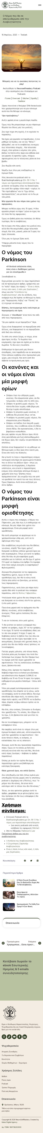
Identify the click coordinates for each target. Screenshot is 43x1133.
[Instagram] (4, 1036)
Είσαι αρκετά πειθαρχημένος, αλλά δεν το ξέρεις (27, 894)
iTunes (8, 98)
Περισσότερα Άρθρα (13, 873)
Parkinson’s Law (28, 831)
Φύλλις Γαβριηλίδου (27, 593)
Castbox (21, 101)
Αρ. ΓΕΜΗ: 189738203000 (11, 1127)
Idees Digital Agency (9, 1122)
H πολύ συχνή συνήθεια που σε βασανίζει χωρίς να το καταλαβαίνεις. (28, 882)
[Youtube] (14, 1036)
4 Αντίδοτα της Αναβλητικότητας (20, 841)
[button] (25, 860)
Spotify (34, 98)
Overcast (16, 98)
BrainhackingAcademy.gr (16, 820)
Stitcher (25, 98)
